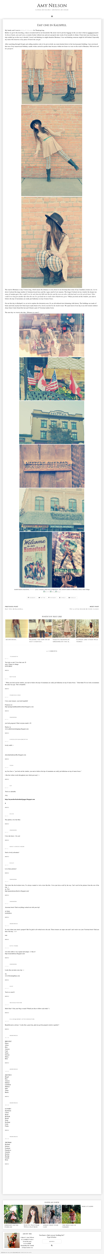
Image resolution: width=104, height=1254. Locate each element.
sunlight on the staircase (11, 1226)
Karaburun (8, 1111)
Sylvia (12, 813)
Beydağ (7, 1156)
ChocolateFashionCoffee (19, 739)
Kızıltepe (7, 1122)
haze (11, 986)
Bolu (6, 1059)
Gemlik (7, 1158)
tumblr (62, 597)
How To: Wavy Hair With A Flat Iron (31, 1226)
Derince (7, 1146)
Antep (6, 1090)
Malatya (7, 1086)
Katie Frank (14, 945)
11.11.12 (7, 966)
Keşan (6, 1114)
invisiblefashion (16, 1002)
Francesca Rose (15, 695)
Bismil (7, 1118)
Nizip (6, 1120)
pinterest (53, 597)
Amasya (7, 1049)
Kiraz (6, 1160)
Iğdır (6, 1088)
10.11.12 (7, 925)
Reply (7, 670)
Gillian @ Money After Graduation (22, 1019)
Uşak (6, 1051)
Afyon (7, 1045)
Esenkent (7, 1148)
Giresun (7, 1055)
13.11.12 (7, 988)
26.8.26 (7, 1104)
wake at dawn (87, 1206)
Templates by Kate (26, 1252)
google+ (73, 597)
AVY (11, 785)
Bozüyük (7, 1116)
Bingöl (7, 1077)
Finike (7, 1126)
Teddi (12, 765)
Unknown (13, 717)
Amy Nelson (52, 6)
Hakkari (7, 1083)
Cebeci (7, 1112)
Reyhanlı (7, 1144)
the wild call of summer (69, 1226)
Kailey (12, 863)
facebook (32, 597)
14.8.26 (7, 1071)
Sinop (6, 1053)
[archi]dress (8, 913)
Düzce (7, 1043)
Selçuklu (7, 1152)
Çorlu (6, 1124)
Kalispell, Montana (27, 30)
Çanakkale (8, 1085)
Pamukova (8, 1150)
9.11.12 (6, 658)
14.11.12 (7, 1021)
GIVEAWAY (8, 666)
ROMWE (32, 589)
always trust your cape (50, 1226)
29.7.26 (7, 1037)
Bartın (7, 1092)
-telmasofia (14, 656)
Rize (6, 1047)
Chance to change (13, 664)
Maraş (6, 1057)
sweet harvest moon (17, 846)
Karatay (7, 1154)
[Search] (51, 1245)
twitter (42, 597)
